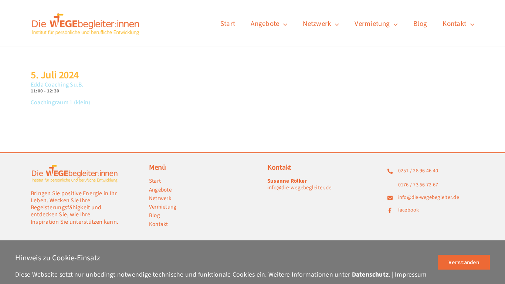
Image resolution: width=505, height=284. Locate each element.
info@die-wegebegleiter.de (299, 188)
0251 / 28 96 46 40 (418, 171)
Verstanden (463, 262)
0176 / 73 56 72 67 (418, 185)
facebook (408, 210)
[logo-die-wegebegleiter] (86, 14)
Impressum (411, 274)
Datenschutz (370, 274)
